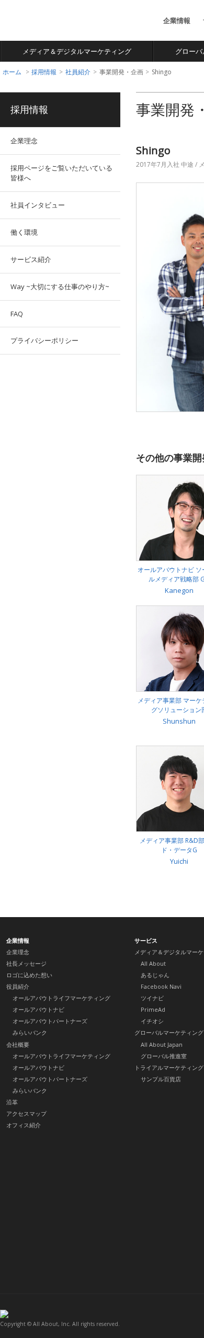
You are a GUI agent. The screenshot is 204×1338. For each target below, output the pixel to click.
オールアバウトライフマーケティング (61, 998)
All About (38, 21)
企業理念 (24, 140)
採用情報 (43, 71)
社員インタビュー (37, 205)
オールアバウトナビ (38, 1009)
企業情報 (176, 20)
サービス (145, 940)
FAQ (16, 313)
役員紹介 (17, 986)
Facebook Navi (161, 986)
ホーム (12, 71)
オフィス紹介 (23, 1125)
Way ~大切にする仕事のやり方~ (59, 286)
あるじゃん (155, 975)
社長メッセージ (26, 963)
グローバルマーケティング (168, 1032)
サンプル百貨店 (161, 1079)
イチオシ (152, 1021)
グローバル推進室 (164, 1056)
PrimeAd (153, 1009)
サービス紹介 (30, 259)
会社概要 (17, 1044)
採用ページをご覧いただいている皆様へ (61, 172)
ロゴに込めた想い (29, 975)
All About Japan (162, 1044)
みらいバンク (30, 1032)
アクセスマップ (26, 1113)
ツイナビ (152, 998)
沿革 (12, 1102)
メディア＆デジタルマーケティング (76, 51)
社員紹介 (77, 71)
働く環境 (24, 232)
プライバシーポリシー (44, 340)
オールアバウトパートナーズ (50, 1021)
